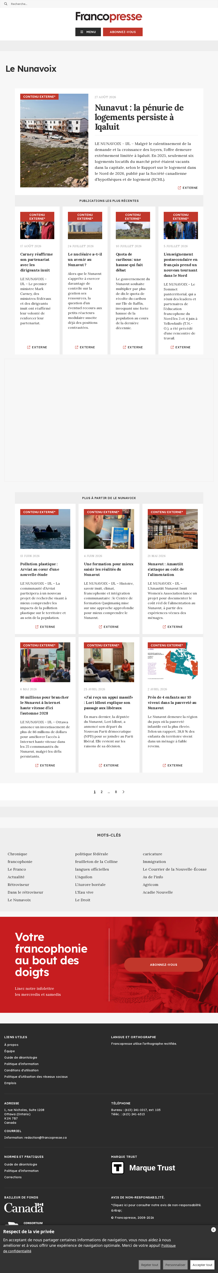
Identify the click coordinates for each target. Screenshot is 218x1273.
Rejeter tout (149, 1265)
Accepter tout (202, 1265)
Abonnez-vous (123, 32)
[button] (88, 32)
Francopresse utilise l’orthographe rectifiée (143, 1044)
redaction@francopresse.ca (45, 1138)
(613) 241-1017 (136, 1110)
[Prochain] (123, 792)
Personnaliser (175, 1265)
